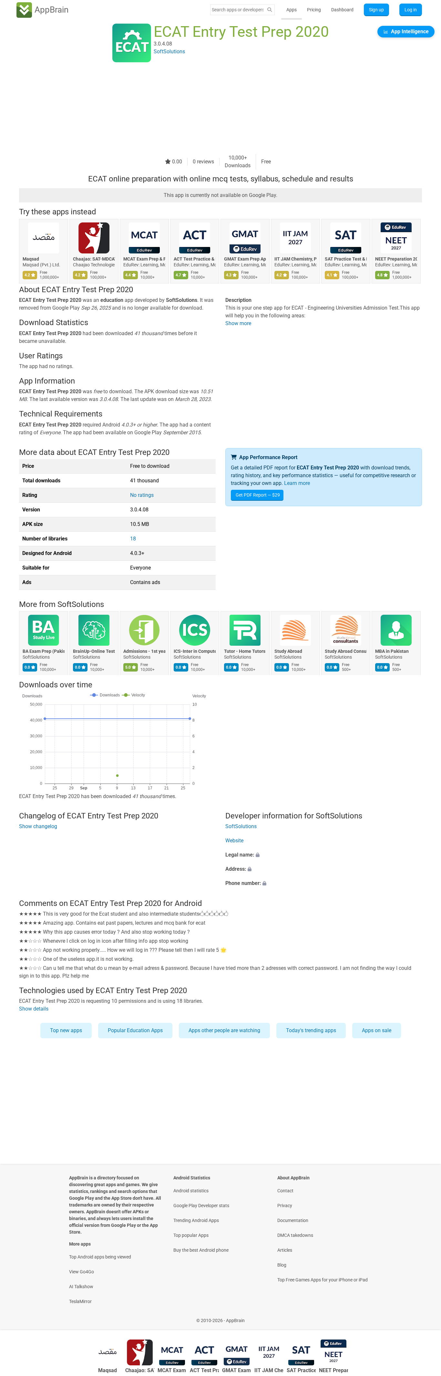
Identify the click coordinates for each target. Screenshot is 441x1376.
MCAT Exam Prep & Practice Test (144, 259)
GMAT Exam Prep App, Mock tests (245, 259)
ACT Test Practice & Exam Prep (195, 259)
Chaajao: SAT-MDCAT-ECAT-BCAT (94, 259)
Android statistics (191, 1190)
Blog (281, 1265)
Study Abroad (288, 651)
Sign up (376, 9)
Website (234, 841)
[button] (323, 855)
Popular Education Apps (135, 1030)
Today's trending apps (311, 1030)
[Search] (269, 10)
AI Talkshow (81, 1286)
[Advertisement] (212, 109)
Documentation (292, 1220)
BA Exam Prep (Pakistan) (44, 651)
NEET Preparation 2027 (396, 259)
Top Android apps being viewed (100, 1256)
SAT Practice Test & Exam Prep (346, 259)
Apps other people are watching (224, 1030)
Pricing (314, 9)
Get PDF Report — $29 (258, 495)
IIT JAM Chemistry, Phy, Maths (295, 259)
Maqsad (31, 259)
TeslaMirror (80, 1301)
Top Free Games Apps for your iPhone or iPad (322, 1279)
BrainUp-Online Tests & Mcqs (94, 651)
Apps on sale (376, 1030)
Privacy (284, 1205)
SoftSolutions (80, 604)
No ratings (142, 495)
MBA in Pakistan (392, 651)
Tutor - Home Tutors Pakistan (245, 651)
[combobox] (237, 10)
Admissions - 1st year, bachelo (144, 651)
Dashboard (342, 9)
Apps (291, 9)
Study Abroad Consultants (346, 651)
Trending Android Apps (196, 1220)
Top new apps (66, 1030)
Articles (284, 1250)
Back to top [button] (425, 1317)
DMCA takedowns (295, 1235)
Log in (411, 9)
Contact (285, 1190)
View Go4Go (81, 1271)
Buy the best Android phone (201, 1250)
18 (133, 539)
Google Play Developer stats (201, 1205)
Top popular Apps (191, 1235)
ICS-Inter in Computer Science (195, 651)
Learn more (297, 483)
